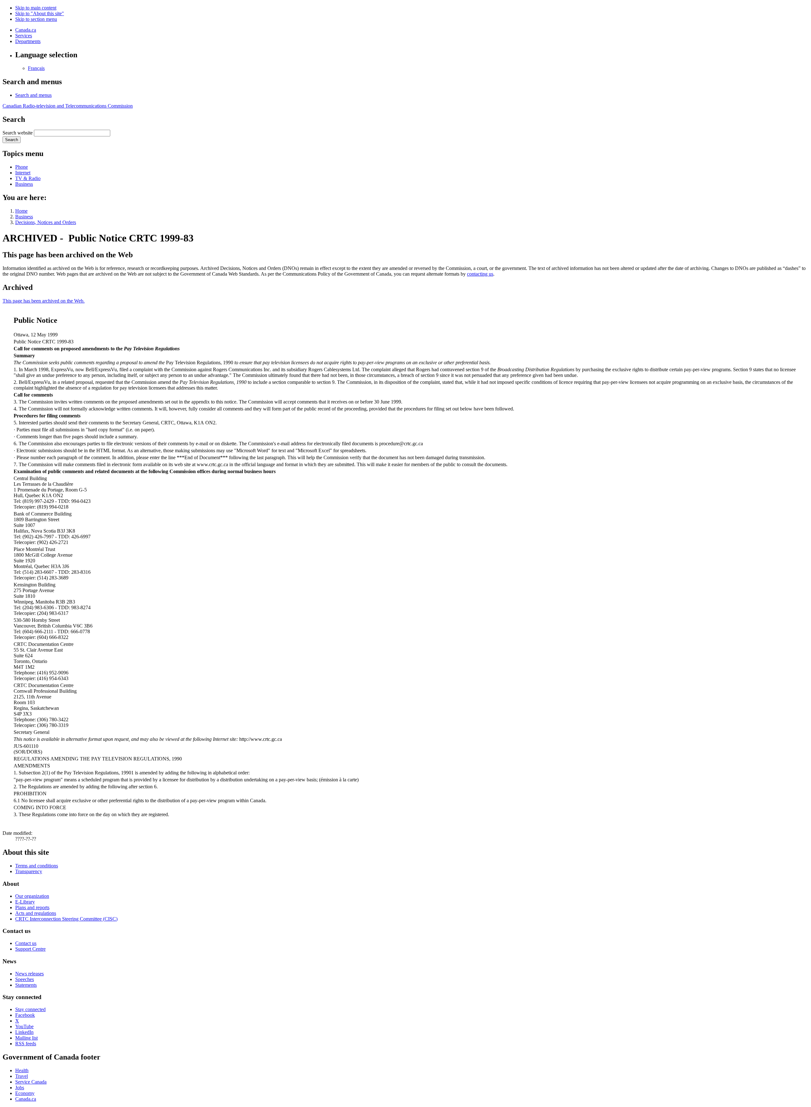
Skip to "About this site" (39, 13)
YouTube (24, 1026)
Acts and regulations (35, 913)
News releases (29, 973)
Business (24, 184)
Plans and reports (32, 907)
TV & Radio (28, 178)
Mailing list (26, 1038)
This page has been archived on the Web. (44, 300)
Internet (22, 172)
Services (23, 35)
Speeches (24, 979)
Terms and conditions (36, 865)
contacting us (480, 274)
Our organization (32, 896)
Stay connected (30, 1009)
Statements (26, 985)
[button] (33, 95)
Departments (28, 41)
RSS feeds (25, 1043)
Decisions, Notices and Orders (45, 222)
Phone (21, 167)
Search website (18, 132)
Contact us (25, 943)
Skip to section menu (36, 19)
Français (36, 68)
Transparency (28, 871)
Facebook (25, 1015)
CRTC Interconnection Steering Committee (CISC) (66, 919)
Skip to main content (35, 7)
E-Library (25, 901)
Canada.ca (25, 30)
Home (21, 211)
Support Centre (30, 949)
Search (11, 139)
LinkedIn (24, 1032)
